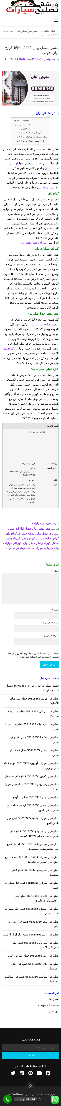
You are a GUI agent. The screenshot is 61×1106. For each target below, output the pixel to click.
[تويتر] (13, 1073)
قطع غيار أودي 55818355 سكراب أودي (35, 797)
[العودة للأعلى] (30, 1086)
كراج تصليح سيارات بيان (32, 140)
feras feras (15, 59)
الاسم (55, 610)
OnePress (17, 1094)
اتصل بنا (54, 999)
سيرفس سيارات (41, 523)
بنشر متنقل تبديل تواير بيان (34, 136)
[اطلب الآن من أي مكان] (7, 1099)
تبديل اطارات (23, 528)
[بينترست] (30, 1073)
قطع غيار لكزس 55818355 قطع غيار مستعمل (32, 776)
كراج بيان (25, 128)
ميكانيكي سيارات (16, 548)
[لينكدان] (21, 1073)
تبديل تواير (42, 533)
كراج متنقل (28, 538)
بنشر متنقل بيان (23, 124)
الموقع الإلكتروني (51, 635)
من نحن (54, 1011)
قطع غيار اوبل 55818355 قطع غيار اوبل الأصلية (31, 934)
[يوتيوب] (39, 1073)
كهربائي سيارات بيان (31, 132)
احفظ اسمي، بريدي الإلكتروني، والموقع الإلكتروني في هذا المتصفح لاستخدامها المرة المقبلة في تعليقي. (33, 655)
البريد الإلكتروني (51, 623)
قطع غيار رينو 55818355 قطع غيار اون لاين (33, 955)
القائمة (56, 20)
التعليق (55, 571)
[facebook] (48, 1073)
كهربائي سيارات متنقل (40, 548)
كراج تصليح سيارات (47, 538)
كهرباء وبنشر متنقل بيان (33, 242)
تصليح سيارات (26, 533)
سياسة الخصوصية (48, 1005)
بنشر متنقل (48, 187)
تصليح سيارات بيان (40, 324)
